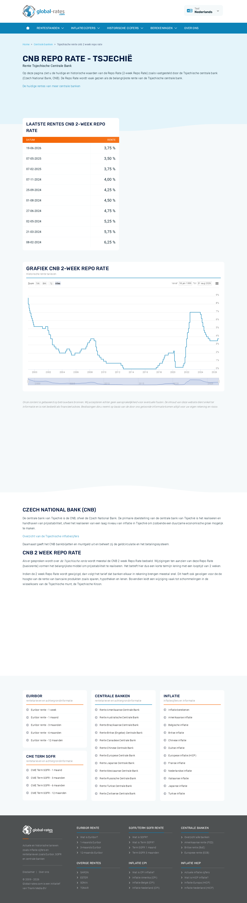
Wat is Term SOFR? (143, 842)
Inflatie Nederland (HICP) (199, 887)
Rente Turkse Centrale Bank (116, 786)
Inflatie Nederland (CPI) (146, 887)
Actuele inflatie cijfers (197, 872)
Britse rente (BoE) (194, 847)
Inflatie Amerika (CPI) (144, 877)
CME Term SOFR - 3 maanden (48, 777)
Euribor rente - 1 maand (44, 717)
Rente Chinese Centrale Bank (116, 748)
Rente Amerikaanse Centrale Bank (119, 709)
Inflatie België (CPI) (143, 882)
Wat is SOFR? (140, 837)
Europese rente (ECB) (196, 852)
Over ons (191, 28)
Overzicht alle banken (196, 837)
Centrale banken (43, 44)
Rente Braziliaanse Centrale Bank (119, 725)
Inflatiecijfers (83, 28)
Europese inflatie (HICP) (182, 755)
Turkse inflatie (176, 793)
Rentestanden (48, 28)
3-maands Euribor (90, 847)
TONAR (84, 887)
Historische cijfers (123, 28)
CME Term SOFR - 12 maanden (48, 793)
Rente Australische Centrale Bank (119, 717)
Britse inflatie (176, 732)
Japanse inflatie (177, 786)
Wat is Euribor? (89, 837)
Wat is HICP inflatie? (196, 877)
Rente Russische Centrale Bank (118, 778)
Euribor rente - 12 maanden (47, 740)
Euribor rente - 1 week (43, 709)
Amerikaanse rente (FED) (198, 842)
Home (26, 44)
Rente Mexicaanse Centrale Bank (119, 770)
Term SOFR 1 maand (144, 847)
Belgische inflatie (178, 725)
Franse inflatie (176, 763)
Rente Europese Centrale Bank (117, 755)
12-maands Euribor (91, 852)
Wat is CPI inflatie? (143, 872)
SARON (84, 872)
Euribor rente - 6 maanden (46, 732)
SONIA (84, 882)
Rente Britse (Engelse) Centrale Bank (121, 732)
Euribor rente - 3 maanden (46, 725)
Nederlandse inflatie (180, 770)
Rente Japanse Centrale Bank (117, 763)
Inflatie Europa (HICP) (197, 882)
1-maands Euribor (90, 842)
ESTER (84, 877)
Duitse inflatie (176, 748)
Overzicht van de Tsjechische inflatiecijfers (51, 536)
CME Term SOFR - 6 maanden (48, 785)
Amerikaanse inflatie (180, 717)
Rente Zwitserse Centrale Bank (117, 793)
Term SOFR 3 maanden (145, 852)
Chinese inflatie (177, 740)
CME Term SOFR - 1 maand (46, 770)
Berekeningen (161, 28)
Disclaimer (29, 872)
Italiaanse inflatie (178, 778)
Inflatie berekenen (178, 709)
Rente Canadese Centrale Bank (118, 740)
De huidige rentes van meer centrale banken (51, 86)
